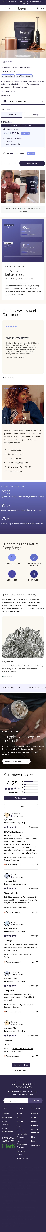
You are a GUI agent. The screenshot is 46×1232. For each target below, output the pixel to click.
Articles (20, 1121)
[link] (8, 71)
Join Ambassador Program (22, 1144)
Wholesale (35, 1145)
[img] (17, 816)
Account (34, 1113)
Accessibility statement (11, 1226)
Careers (34, 1117)
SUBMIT (35, 1100)
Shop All (5, 1113)
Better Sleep (7, 1117)
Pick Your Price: (6, 122)
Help (33, 1137)
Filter (22, 806)
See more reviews (21, 1065)
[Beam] (23, 8)
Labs (33, 1141)
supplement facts (8, 91)
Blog (18, 1125)
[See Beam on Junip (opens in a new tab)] (25, 1070)
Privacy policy (7, 1223)
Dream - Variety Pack (20, 907)
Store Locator (22, 1158)
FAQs (19, 1117)
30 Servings (12, 114)
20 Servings (34, 114)
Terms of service (20, 1223)
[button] (3, 8)
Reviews (20, 1129)
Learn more (23, 211)
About (19, 1113)
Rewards (34, 1121)
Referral (34, 1125)
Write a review (20, 798)
